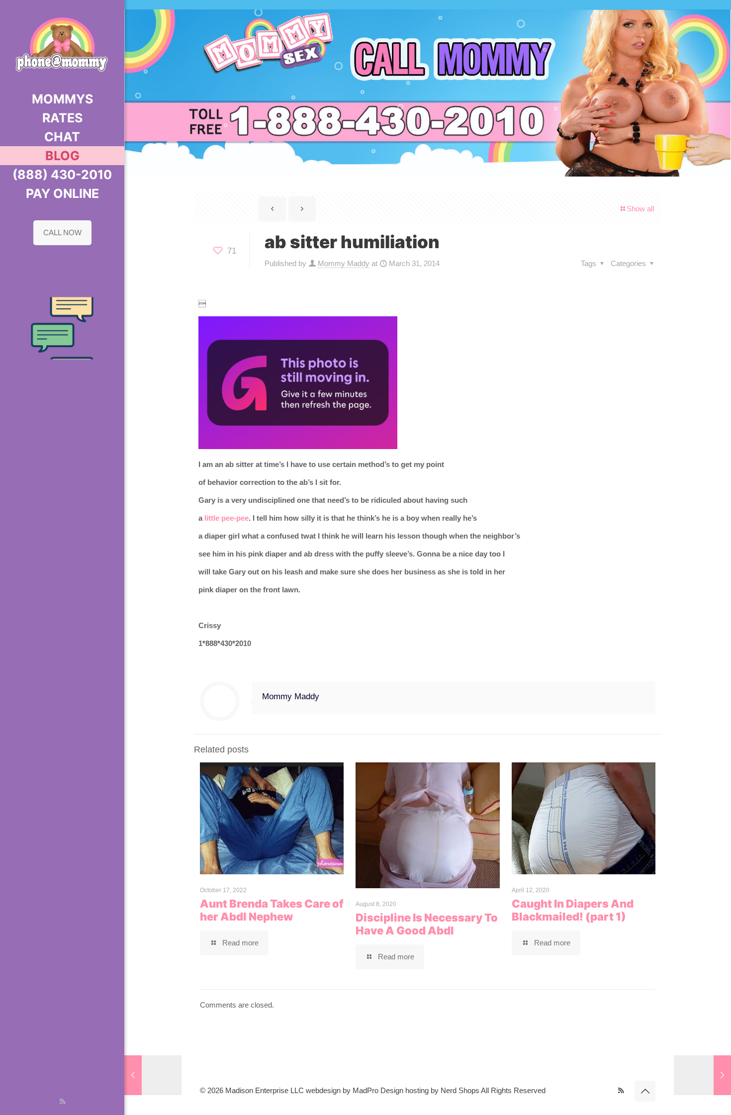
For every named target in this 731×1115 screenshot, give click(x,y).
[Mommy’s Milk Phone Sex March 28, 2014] (153, 1075)
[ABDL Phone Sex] (62, 44)
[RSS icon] (62, 1101)
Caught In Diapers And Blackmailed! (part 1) (573, 910)
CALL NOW (62, 232)
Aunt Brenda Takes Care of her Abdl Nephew (272, 910)
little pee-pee (225, 518)
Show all (640, 208)
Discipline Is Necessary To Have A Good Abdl (427, 924)
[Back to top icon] (645, 1091)
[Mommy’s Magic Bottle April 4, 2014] (702, 1075)
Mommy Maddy (343, 263)
